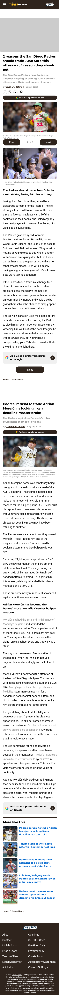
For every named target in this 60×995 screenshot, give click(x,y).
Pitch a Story (9, 950)
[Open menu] (4, 4)
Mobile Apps (9, 945)
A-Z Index (7, 967)
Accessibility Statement (42, 961)
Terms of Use (10, 956)
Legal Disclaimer (12, 961)
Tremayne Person (15, 426)
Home (6, 379)
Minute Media (17, 975)
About (5, 934)
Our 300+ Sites (36, 940)
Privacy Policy (36, 950)
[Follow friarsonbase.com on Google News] (52, 357)
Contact (7, 940)
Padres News (17, 379)
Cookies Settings (38, 967)
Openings (33, 934)
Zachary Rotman (15, 87)
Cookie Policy (36, 956)
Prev (11, 142)
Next (48, 142)
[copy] (21, 92)
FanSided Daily (36, 945)
